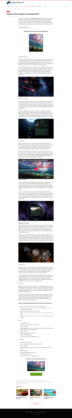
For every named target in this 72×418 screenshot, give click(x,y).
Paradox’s (20, 18)
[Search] (64, 6)
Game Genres (39, 6)
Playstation (39, 412)
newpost (8, 11)
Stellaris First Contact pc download (22, 383)
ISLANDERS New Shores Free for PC (49, 398)
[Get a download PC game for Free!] (16, 2)
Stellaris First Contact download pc (34, 382)
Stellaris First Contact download (22, 382)
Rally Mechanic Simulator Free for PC (21, 398)
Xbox (35, 412)
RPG (24, 6)
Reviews (30, 412)
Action (12, 6)
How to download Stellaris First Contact (23, 380)
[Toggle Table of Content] (29, 27)
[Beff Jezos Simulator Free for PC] (36, 392)
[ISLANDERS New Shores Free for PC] (50, 392)
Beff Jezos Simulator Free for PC (35, 398)
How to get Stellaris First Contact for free (37, 380)
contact (45, 6)
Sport (21, 6)
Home (8, 6)
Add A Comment (36, 403)
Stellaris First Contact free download (47, 382)
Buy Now (44, 412)
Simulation (33, 6)
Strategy (28, 6)
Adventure (17, 6)
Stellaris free (20, 228)
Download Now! (36, 374)
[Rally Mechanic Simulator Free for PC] (22, 392)
